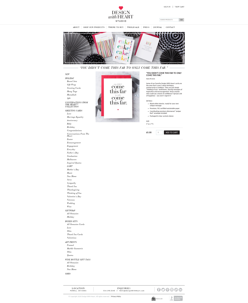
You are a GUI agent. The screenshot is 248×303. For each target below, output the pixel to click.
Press (146, 27)
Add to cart (172, 132)
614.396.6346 (109, 291)
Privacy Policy (116, 297)
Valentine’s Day (74, 197)
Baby (69, 124)
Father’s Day (73, 153)
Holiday (69, 78)
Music (69, 173)
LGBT (70, 166)
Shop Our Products (94, 27)
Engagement (72, 146)
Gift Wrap (71, 85)
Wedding (71, 203)
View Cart (179, 7)
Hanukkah (71, 95)
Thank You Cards (75, 234)
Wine (69, 207)
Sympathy (71, 183)
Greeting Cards (74, 88)
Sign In (167, 7)
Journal (157, 27)
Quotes (70, 255)
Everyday (71, 149)
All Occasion (73, 214)
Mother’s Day (73, 170)
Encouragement (74, 143)
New (67, 74)
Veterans (71, 200)
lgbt (69, 98)
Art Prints (71, 242)
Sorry (69, 180)
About (76, 27)
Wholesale (133, 27)
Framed (70, 245)
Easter (70, 139)
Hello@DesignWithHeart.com (132, 291)
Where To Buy (116, 27)
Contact (170, 27)
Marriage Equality (75, 117)
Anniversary (72, 120)
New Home (72, 176)
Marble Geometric (75, 249)
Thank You (72, 186)
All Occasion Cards (76, 224)
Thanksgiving (73, 190)
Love (69, 114)
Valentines (71, 238)
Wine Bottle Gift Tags (78, 260)
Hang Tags (72, 91)
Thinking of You (74, 193)
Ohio (69, 231)
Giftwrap (70, 211)
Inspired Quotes (74, 163)
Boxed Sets (72, 81)
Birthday (71, 127)
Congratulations (74, 131)
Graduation (72, 156)
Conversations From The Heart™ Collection (76, 105)
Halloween (72, 160)
